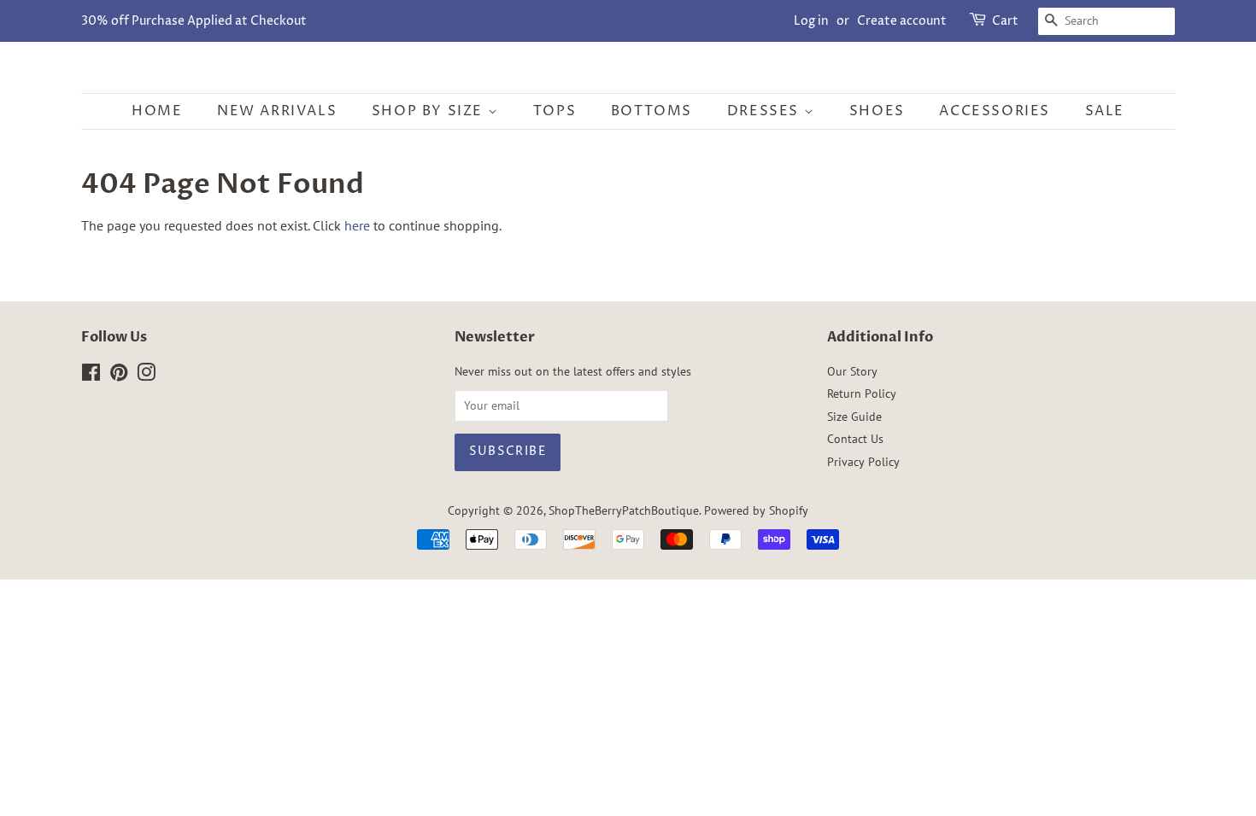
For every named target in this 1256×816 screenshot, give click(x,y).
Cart (1005, 21)
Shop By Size (430, 111)
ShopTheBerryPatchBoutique (624, 510)
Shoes (877, 111)
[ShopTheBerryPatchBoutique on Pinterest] (118, 375)
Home (157, 111)
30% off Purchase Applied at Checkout (194, 21)
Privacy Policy (863, 461)
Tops (554, 111)
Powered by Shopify (756, 510)
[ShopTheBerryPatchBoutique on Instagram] (146, 375)
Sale (1104, 111)
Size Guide (854, 416)
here (357, 225)
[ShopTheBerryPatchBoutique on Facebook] (91, 375)
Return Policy (861, 393)
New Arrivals (277, 111)
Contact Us (855, 438)
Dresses (765, 111)
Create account (902, 21)
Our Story (852, 371)
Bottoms (651, 111)
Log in (811, 21)
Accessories (994, 111)
